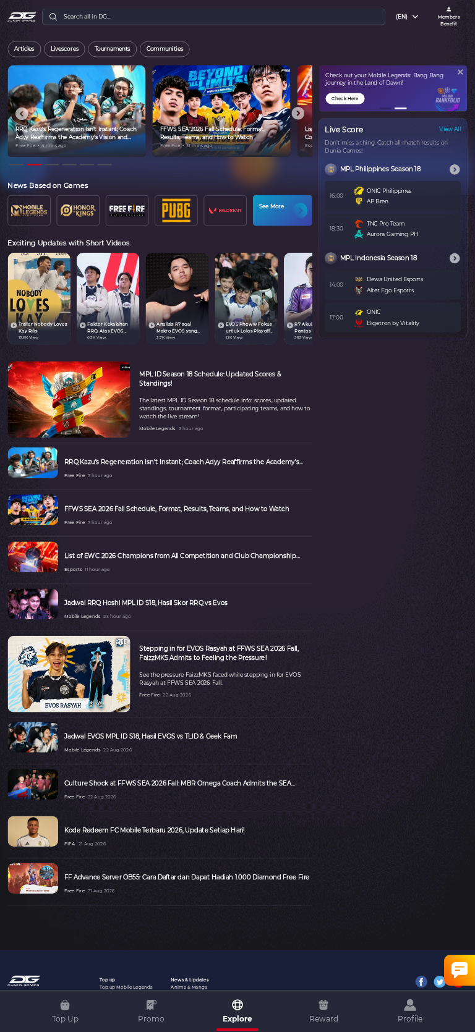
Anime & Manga (189, 987)
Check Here (345, 98)
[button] (385, 108)
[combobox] (408, 17)
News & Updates (189, 980)
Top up (107, 980)
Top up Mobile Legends (126, 987)
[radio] (24, 49)
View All (450, 129)
